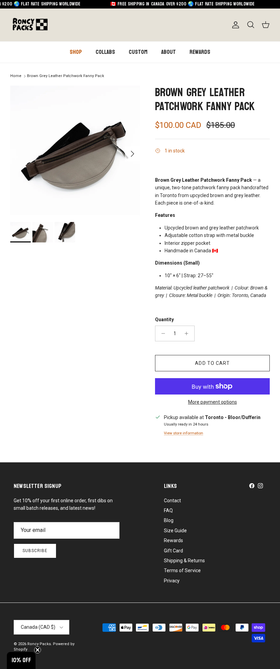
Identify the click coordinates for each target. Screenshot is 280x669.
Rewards (200, 52)
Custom (138, 52)
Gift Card (173, 550)
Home (16, 76)
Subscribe (35, 550)
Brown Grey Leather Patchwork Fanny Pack (65, 76)
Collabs (105, 52)
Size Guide (175, 530)
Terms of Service (182, 570)
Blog (168, 520)
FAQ (168, 510)
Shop (76, 52)
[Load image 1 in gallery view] (75, 150)
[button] (21, 660)
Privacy (172, 580)
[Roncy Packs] (30, 24)
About (168, 52)
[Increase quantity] (188, 333)
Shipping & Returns (184, 560)
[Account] (234, 25)
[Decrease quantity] (161, 333)
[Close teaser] (37, 649)
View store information (183, 433)
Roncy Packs (39, 644)
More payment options (212, 402)
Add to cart (212, 363)
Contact (172, 500)
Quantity (164, 319)
